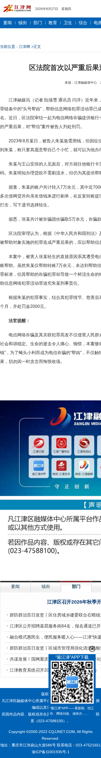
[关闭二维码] (92, 649)
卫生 (68, 22)
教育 (52, 22)
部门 (37, 22)
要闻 (7, 22)
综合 (83, 22)
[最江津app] (72, 683)
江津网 (24, 46)
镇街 (22, 22)
